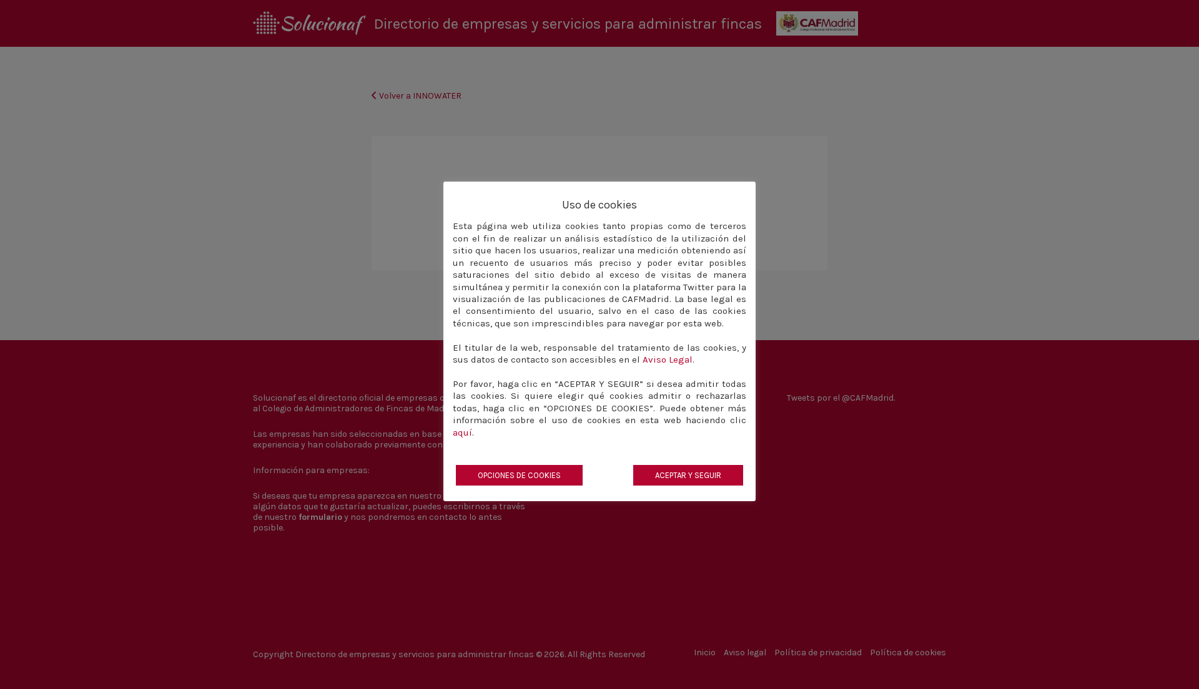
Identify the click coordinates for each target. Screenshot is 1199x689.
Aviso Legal (668, 359)
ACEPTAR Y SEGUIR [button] (688, 475)
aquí (462, 432)
